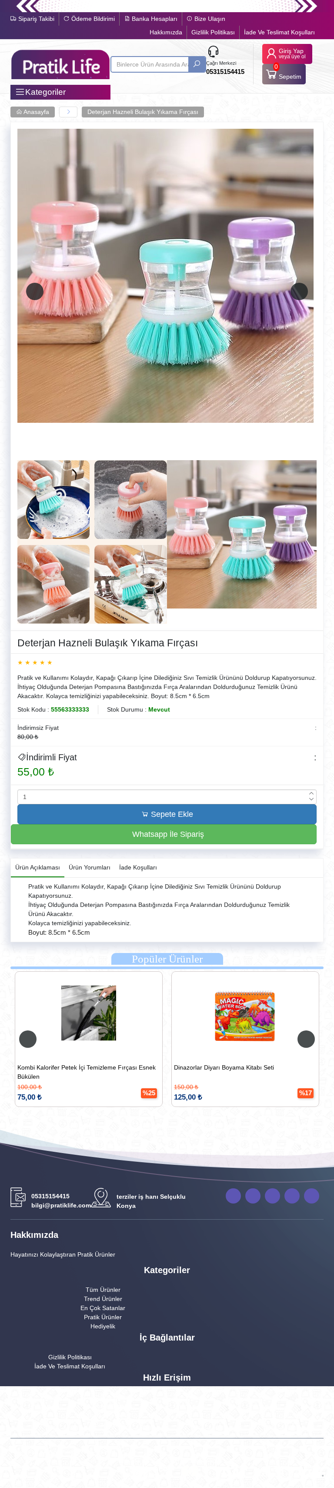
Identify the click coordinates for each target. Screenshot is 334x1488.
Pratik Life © (129, 1460)
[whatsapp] (233, 1196)
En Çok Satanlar (102, 1307)
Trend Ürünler (103, 1298)
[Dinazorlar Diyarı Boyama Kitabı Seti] (149, 1013)
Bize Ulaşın (209, 18)
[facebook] (253, 1196)
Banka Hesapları (153, 18)
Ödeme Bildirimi (92, 18)
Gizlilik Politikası (213, 32)
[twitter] (292, 1196)
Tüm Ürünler (103, 1289)
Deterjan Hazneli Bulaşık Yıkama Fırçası (142, 111)
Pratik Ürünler (103, 1317)
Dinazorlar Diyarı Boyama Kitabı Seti (128, 1067)
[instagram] (311, 1196)
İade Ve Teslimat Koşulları (279, 32)
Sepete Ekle (171, 814)
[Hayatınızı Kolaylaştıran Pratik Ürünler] (60, 64)
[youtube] (272, 1196)
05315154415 (225, 71)
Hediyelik (102, 1326)
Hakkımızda (166, 32)
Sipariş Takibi (35, 18)
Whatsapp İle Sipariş (167, 834)
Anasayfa (35, 111)
